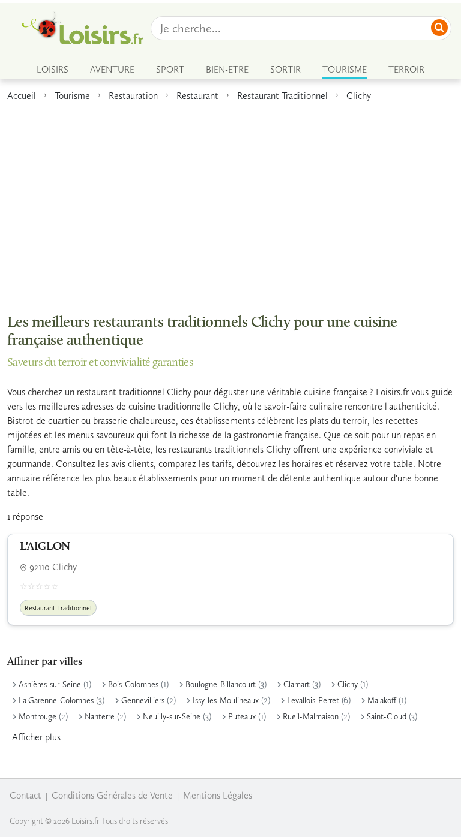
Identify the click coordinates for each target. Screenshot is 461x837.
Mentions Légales (217, 795)
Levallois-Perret (313, 701)
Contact (25, 795)
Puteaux (242, 717)
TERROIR (406, 69)
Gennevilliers (142, 701)
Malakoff (381, 701)
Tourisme (72, 95)
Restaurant (197, 95)
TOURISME (344, 69)
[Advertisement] (230, 201)
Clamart (296, 684)
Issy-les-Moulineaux (226, 701)
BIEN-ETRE (227, 69)
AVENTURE (112, 69)
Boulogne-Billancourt (220, 684)
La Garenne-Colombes (56, 701)
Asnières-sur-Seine (50, 684)
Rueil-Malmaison (311, 717)
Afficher (36, 737)
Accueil (21, 95)
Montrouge (37, 717)
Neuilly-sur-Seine (171, 717)
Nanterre (100, 717)
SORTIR (285, 69)
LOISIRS (52, 69)
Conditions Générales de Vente (112, 795)
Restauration (133, 95)
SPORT (170, 69)
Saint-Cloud (386, 717)
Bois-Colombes (133, 684)
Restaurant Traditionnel (282, 95)
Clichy (358, 95)
